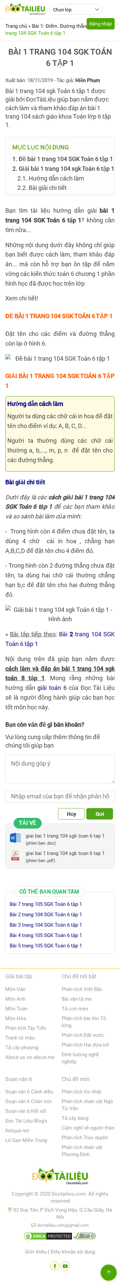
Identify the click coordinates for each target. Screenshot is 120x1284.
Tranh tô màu (20, 1038)
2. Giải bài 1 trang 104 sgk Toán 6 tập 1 (63, 168)
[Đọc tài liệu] (54, 1266)
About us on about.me (30, 1057)
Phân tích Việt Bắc (82, 989)
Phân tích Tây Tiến (25, 1028)
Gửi (100, 814)
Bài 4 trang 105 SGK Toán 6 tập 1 (46, 935)
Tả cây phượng (21, 1048)
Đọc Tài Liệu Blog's (26, 1121)
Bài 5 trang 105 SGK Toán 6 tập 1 (46, 946)
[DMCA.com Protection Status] (48, 1237)
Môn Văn (15, 989)
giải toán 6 (51, 687)
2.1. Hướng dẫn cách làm (50, 178)
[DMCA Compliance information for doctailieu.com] (84, 1237)
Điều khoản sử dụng (73, 1252)
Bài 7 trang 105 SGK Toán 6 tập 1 (46, 904)
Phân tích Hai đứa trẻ (85, 1045)
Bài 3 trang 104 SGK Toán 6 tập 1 (46, 925)
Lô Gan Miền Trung (26, 1140)
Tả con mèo (75, 1009)
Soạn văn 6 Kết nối (25, 1111)
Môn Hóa (15, 1018)
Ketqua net (17, 1131)
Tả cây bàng (75, 1118)
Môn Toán (16, 1009)
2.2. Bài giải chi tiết (42, 187)
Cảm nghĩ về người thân (88, 1128)
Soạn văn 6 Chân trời (28, 1101)
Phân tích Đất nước (83, 1035)
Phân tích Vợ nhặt (81, 1092)
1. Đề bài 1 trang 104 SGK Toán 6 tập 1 (62, 158)
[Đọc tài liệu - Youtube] (65, 1266)
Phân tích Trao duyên (85, 1138)
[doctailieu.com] (60, 1177)
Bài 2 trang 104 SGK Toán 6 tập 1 (46, 915)
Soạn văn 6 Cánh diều (29, 1092)
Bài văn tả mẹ (77, 999)
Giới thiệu (36, 1252)
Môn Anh (15, 999)
